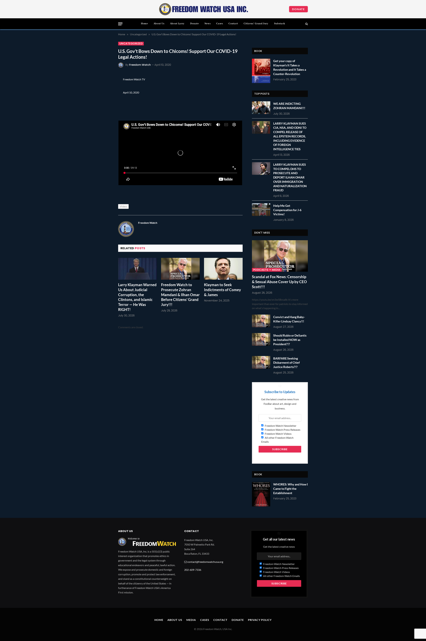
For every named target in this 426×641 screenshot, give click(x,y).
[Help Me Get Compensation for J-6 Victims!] (262, 209)
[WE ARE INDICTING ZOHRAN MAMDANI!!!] (262, 107)
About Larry (177, 23)
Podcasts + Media (266, 270)
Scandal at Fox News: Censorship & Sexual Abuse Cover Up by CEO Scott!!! (279, 282)
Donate (298, 9)
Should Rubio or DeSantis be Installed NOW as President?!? (290, 340)
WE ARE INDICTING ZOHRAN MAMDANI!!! (289, 106)
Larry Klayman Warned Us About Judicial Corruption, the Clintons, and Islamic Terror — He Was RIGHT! (137, 297)
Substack (279, 23)
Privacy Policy (260, 619)
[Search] (306, 24)
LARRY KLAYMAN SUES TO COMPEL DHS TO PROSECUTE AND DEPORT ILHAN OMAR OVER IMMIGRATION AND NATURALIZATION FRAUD (290, 177)
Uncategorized (130, 43)
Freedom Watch (140, 65)
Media (191, 619)
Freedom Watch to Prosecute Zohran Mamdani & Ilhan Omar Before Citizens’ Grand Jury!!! (180, 294)
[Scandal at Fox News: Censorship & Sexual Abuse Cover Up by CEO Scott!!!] (280, 256)
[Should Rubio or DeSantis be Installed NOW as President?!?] (262, 339)
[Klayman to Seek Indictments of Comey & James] (223, 269)
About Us (159, 23)
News (208, 23)
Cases (219, 23)
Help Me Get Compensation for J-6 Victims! (287, 210)
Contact (233, 23)
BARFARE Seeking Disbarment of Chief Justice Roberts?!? (286, 363)
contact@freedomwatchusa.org (205, 561)
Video (123, 206)
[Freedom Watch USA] (203, 9)
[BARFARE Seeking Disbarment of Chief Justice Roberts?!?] (262, 362)
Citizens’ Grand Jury (256, 23)
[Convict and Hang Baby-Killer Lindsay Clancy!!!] (262, 321)
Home (144, 23)
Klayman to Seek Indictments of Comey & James (222, 289)
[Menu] (120, 24)
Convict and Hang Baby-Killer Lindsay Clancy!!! (289, 319)
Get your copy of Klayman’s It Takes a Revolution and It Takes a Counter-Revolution (289, 67)
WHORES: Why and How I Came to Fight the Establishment (290, 488)
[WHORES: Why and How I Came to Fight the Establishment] (261, 494)
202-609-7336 (192, 569)
